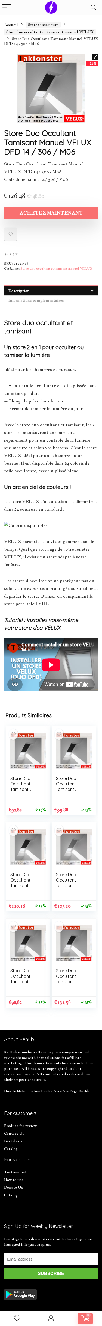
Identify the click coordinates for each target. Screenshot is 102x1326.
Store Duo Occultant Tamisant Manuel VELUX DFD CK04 (24, 885)
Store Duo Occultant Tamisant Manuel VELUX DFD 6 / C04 (70, 885)
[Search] (93, 7)
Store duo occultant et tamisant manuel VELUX (50, 31)
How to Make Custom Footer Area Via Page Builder (48, 1090)
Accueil (11, 24)
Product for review (20, 1125)
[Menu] (6, 7)
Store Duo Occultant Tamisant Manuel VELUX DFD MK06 (70, 981)
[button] (95, 57)
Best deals (13, 1141)
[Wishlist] (17, 1318)
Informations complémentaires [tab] (36, 300)
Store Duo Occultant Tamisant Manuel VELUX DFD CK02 (70, 789)
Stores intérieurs (43, 24)
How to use (14, 1179)
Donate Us (13, 1187)
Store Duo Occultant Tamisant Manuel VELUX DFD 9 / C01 (24, 789)
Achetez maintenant (51, 213)
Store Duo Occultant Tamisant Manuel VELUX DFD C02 (24, 981)
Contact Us (14, 1133)
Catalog (10, 1148)
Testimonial (15, 1172)
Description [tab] (19, 290)
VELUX (11, 254)
